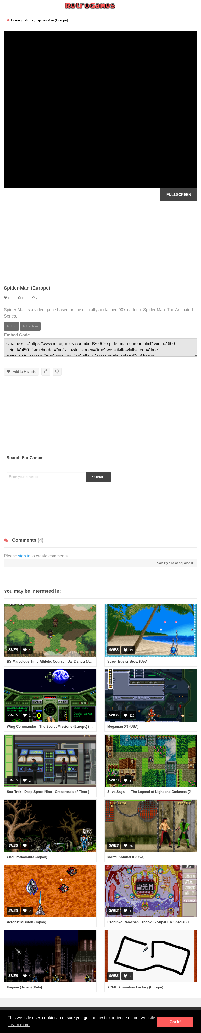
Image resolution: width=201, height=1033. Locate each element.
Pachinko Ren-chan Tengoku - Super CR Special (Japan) (152, 922)
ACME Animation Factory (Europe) (135, 987)
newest (176, 563)
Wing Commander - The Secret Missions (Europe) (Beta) (52, 727)
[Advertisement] (100, 243)
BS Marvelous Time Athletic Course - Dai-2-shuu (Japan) (52, 661)
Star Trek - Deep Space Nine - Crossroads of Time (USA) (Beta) (57, 792)
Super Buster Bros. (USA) (127, 661)
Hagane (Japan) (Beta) (24, 987)
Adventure (30, 326)
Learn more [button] (19, 1025)
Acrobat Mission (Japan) (26, 922)
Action (11, 326)
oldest (188, 563)
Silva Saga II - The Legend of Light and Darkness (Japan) (153, 792)
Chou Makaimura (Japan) (27, 857)
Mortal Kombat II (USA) (125, 857)
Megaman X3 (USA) (122, 727)
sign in (24, 556)
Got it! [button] (175, 1022)
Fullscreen (178, 194)
